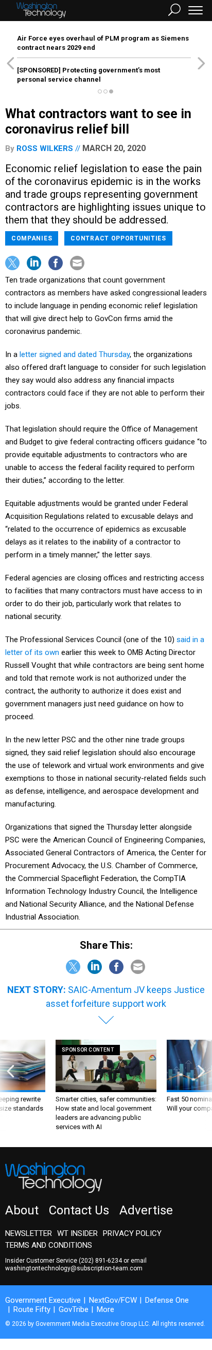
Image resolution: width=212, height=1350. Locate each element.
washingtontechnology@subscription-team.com (74, 1268)
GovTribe (74, 1309)
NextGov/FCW (113, 1300)
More (105, 1309)
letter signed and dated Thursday (75, 354)
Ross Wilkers (44, 148)
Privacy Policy (132, 1233)
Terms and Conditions (48, 1245)
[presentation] (10, 1086)
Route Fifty (31, 1309)
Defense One (167, 1300)
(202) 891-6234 (100, 1260)
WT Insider (77, 1233)
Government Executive (43, 1300)
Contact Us (79, 1210)
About (22, 1210)
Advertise (146, 1210)
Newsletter (28, 1233)
